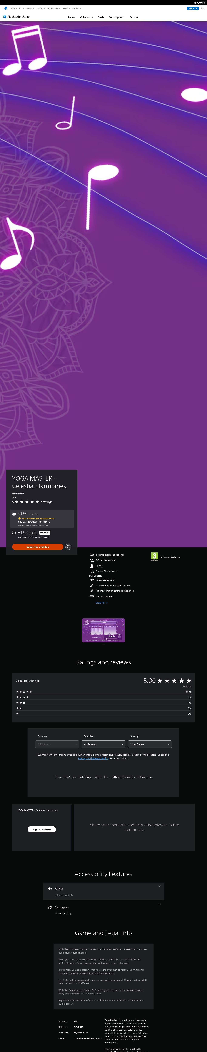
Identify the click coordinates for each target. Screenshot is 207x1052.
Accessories (53, 8)
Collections (86, 17)
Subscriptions (117, 17)
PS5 (20, 8)
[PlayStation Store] (17, 16)
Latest (71, 17)
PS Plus (40, 8)
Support (75, 8)
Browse (134, 17)
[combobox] (57, 744)
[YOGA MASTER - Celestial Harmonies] (103, 630)
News (65, 8)
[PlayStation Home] (5, 8)
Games (30, 8)
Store (12, 8)
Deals (101, 17)
